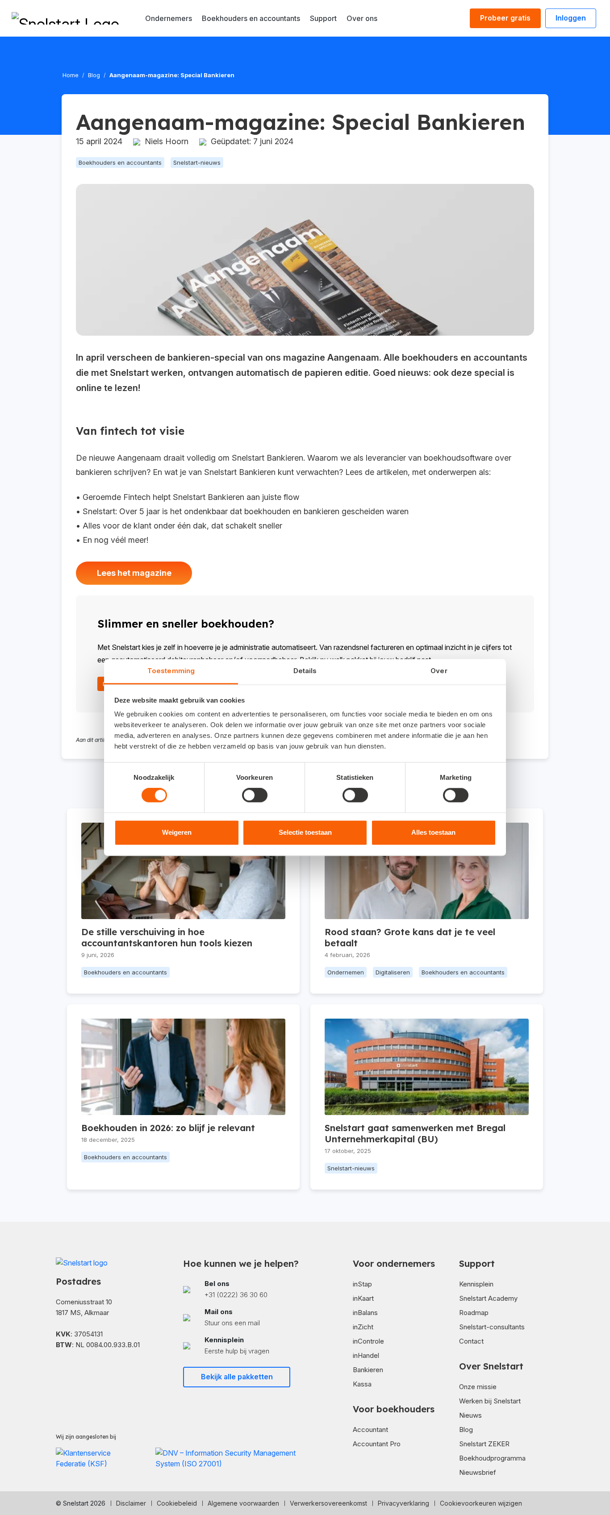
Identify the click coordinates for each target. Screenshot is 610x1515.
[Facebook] (59, 1371)
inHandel (366, 1355)
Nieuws (470, 1415)
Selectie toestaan (305, 832)
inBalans (365, 1312)
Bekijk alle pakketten (237, 1376)
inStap (362, 1284)
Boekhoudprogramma (492, 1458)
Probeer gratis (505, 17)
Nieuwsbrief (477, 1472)
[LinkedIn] (73, 1371)
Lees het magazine (134, 573)
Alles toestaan (433, 832)
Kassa (362, 1384)
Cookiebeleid (177, 1503)
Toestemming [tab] (171, 670)
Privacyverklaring (403, 1503)
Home (71, 75)
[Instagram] (88, 1371)
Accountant (370, 1429)
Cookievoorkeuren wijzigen (481, 1503)
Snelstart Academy (488, 1298)
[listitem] (241, 1289)
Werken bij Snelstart (490, 1401)
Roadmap (474, 1312)
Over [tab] (438, 670)
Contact (471, 1341)
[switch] (254, 795)
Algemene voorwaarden (243, 1503)
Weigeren (177, 832)
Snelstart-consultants (492, 1327)
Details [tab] (305, 670)
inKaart (363, 1298)
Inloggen (571, 17)
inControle (368, 1341)
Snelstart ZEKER (484, 1444)
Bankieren (368, 1369)
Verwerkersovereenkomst (328, 1503)
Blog (94, 75)
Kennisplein (476, 1284)
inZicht (363, 1327)
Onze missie (478, 1386)
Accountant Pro (377, 1444)
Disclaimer (131, 1503)
